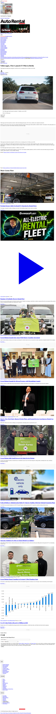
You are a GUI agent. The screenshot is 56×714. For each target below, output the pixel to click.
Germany (20, 167)
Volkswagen (5, 167)
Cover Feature (4, 0)
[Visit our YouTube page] (4, 635)
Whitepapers (23, 57)
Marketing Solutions (34, 58)
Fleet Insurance (3, 41)
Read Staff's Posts (3, 73)
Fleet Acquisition (3, 39)
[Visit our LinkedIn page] (3, 635)
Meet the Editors (11, 58)
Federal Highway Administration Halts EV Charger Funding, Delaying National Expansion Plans (27, 502)
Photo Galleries (12, 57)
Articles (3, 57)
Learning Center (3, 45)
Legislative (31, 57)
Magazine (16, 57)
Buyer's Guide (45, 57)
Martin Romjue (10, 416)
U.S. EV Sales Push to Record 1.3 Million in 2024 (14, 623)
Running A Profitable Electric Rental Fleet (12, 299)
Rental (8, 0)
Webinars (27, 57)
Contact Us (23, 58)
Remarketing (11, 0)
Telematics (2, 55)
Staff (7, 203)
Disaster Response (3, 37)
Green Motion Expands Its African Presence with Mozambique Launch (20, 381)
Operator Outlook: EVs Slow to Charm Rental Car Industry (17, 540)
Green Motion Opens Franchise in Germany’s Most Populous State (19, 579)
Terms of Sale (12, 713)
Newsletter (2, 58)
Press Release (40, 58)
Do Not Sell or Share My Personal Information (23, 713)
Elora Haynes (8, 500)
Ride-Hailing (17, 167)
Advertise (16, 58)
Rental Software (3, 53)
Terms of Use (7, 713)
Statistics (19, 57)
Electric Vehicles (10, 167)
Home (1, 63)
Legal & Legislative (3, 47)
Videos (8, 57)
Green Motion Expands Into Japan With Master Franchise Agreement (20, 337)
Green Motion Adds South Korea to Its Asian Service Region (17, 458)
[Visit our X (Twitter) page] (2, 635)
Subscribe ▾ (3, 3)
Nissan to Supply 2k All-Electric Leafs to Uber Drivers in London (15, 152)
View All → (2, 627)
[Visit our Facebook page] (1, 635)
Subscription (6, 58)
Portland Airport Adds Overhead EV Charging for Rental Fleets (18, 206)
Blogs (6, 57)
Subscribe (2, 18)
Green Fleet (2, 43)
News (1, 57)
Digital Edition (7, 18)
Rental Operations (3, 51)
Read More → (2, 210)
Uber (14, 167)
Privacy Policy (2, 713)
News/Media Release (11, 335)
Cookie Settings (27, 58)
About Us (19, 58)
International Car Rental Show (38, 57)
